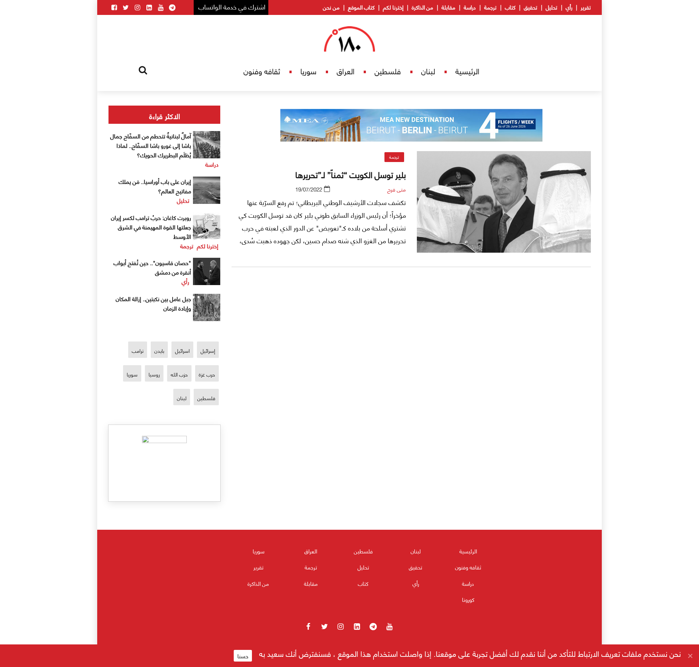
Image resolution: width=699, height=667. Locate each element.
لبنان (428, 71)
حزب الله (179, 374)
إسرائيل (208, 350)
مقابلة (448, 7)
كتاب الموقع (361, 7)
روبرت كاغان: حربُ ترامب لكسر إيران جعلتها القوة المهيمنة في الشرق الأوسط (151, 226)
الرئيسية (467, 71)
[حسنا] (690, 655)
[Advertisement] (411, 358)
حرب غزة (207, 374)
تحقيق (530, 7)
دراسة (470, 7)
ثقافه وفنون (262, 71)
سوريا (308, 71)
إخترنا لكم (393, 7)
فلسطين (388, 71)
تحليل (551, 7)
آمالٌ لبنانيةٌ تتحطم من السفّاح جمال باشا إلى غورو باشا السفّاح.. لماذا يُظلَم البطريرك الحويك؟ (150, 145)
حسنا (242, 656)
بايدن (159, 350)
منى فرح (396, 189)
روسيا (154, 374)
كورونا (468, 599)
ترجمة (490, 7)
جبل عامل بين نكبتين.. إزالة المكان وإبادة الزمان (153, 303)
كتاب (510, 7)
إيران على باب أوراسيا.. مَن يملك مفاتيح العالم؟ (155, 186)
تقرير (586, 7)
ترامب (137, 350)
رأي (569, 7)
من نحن (331, 7)
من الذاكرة (422, 7)
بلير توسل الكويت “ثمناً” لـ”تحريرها (350, 174)
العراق (346, 71)
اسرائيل (182, 350)
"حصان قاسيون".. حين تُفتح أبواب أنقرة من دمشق (152, 267)
